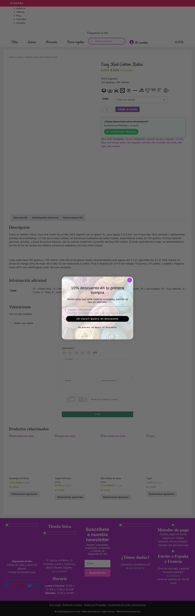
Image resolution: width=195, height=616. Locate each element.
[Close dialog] (129, 280)
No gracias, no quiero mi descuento (97, 327)
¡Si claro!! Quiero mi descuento (97, 319)
